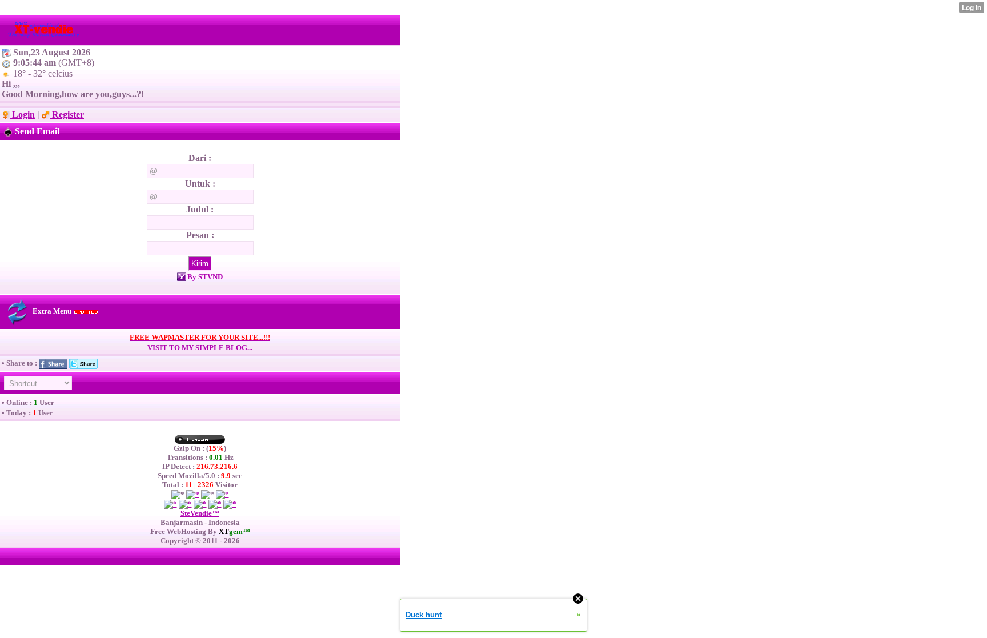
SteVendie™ (199, 513)
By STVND (205, 276)
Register (67, 114)
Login (22, 114)
